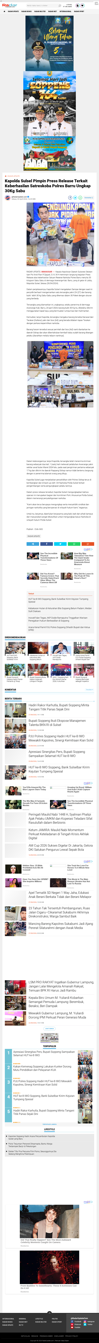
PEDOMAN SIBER (46, 1336)
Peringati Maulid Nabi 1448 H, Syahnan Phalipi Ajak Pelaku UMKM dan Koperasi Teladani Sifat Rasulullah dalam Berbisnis (60, 819)
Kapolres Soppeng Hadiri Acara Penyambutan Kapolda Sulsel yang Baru (31, 1137)
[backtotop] (49, 1313)
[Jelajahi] (96, 3)
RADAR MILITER (40, 11)
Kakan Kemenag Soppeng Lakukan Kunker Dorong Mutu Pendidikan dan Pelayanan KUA (42, 1068)
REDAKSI (34, 1336)
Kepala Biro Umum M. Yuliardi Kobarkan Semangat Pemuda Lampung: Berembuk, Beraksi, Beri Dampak (56, 1002)
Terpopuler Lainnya (49, 1124)
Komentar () (89, 198)
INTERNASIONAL (65, 11)
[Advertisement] (14, 239)
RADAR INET (52, 11)
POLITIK (55, 1319)
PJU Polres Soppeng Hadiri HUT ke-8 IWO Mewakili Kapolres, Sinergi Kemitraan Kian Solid (61, 738)
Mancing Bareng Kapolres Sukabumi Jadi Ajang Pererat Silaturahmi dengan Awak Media (61, 926)
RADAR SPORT (79, 11)
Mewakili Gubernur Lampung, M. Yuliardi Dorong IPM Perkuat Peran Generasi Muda (57, 1015)
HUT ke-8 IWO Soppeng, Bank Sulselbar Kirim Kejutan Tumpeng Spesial (59, 769)
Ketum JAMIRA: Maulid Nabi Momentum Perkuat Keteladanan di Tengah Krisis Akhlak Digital (59, 834)
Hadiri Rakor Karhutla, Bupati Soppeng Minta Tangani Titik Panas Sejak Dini (59, 707)
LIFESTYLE (39, 1319)
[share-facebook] (70, 198)
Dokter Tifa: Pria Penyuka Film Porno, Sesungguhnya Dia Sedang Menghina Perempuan (32, 1152)
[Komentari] (88, 544)
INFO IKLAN (25, 1336)
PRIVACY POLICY (71, 1336)
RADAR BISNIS (26, 11)
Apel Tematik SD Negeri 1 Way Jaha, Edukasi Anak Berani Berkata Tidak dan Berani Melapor (60, 895)
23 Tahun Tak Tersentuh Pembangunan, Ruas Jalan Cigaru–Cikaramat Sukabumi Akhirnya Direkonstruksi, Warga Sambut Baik (59, 912)
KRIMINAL (22, 1319)
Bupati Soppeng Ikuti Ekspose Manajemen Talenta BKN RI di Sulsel (57, 723)
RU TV (21, 1325)
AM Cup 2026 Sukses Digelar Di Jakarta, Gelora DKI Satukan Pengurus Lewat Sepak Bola (61, 847)
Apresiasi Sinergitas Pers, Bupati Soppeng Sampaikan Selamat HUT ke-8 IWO (57, 754)
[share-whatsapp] (80, 198)
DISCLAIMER (59, 1336)
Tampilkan (89, 689)
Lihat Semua (49, 1028)
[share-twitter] (75, 198)
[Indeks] (78, 6)
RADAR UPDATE (13, 11)
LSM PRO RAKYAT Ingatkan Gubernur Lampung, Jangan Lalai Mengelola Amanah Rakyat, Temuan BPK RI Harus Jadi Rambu (61, 986)
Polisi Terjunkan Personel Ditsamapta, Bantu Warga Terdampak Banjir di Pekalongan (30, 1145)
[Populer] (82, 6)
